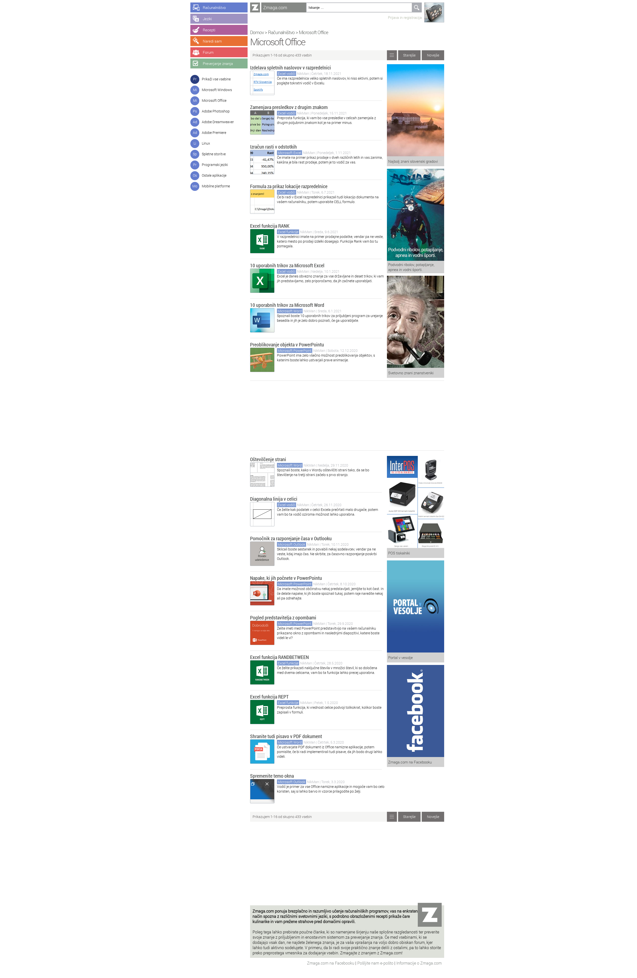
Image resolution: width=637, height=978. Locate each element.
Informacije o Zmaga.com (419, 963)
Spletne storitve (214, 154)
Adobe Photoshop (216, 111)
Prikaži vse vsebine (216, 79)
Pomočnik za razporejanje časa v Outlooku (291, 538)
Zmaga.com (275, 7)
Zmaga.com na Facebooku (410, 762)
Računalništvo (281, 32)
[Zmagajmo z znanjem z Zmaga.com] (255, 7)
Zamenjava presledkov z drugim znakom (289, 107)
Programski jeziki (215, 164)
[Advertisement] (347, 415)
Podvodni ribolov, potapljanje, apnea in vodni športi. (411, 267)
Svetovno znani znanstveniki (410, 372)
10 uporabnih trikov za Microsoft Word (287, 305)
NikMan (303, 73)
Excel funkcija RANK (269, 225)
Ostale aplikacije (214, 175)
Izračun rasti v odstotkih (273, 146)
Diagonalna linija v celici (273, 498)
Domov (257, 32)
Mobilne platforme (216, 186)
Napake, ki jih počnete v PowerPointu (286, 578)
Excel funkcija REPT (269, 696)
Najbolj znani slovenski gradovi (413, 161)
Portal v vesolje (400, 657)
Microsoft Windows (217, 89)
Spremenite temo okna (272, 775)
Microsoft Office (214, 100)
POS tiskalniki (399, 552)
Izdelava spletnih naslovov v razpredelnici (290, 67)
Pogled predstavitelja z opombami (283, 617)
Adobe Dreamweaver (218, 121)
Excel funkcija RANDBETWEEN (279, 657)
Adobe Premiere (214, 132)
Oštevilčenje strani (268, 459)
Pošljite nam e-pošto (375, 963)
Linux (206, 143)
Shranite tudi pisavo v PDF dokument (286, 736)
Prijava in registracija (405, 17)
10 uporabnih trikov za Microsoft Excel (287, 265)
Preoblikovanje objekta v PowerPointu (287, 344)
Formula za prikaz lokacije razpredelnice (288, 186)
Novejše (433, 55)
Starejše (409, 55)
